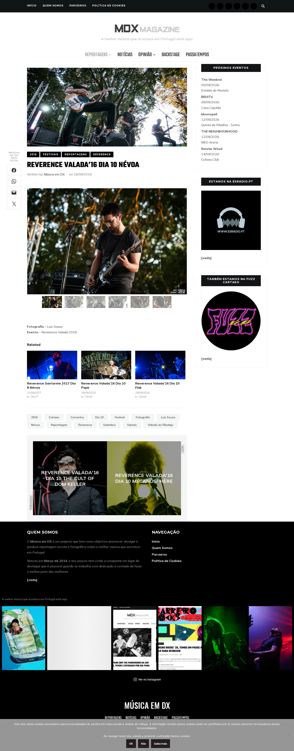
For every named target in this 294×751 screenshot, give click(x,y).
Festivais (50, 154)
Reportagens (96, 55)
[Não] (289, 735)
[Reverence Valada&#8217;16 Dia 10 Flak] (160, 365)
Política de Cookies (108, 5)
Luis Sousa (168, 417)
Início (32, 5)
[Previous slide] (33, 241)
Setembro (109, 425)
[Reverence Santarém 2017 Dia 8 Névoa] (52, 365)
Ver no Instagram (149, 679)
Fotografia (143, 417)
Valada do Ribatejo (160, 425)
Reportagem (59, 425)
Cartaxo (54, 417)
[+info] (32, 580)
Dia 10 (99, 417)
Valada (132, 425)
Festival (120, 417)
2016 (33, 154)
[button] (52, 302)
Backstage (171, 55)
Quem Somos (53, 5)
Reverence (102, 154)
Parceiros (77, 5)
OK (131, 743)
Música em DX (54, 174)
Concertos (77, 417)
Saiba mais (160, 743)
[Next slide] (180, 241)
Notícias (125, 55)
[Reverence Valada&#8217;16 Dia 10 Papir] (106, 365)
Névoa (35, 425)
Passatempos (197, 55)
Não (143, 743)
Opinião (145, 55)
